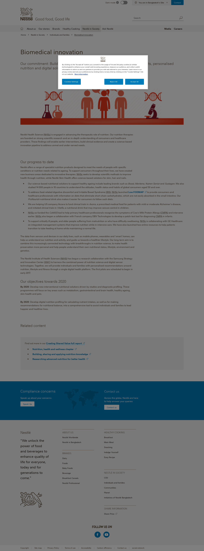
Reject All (114, 82)
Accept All (134, 82)
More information (81, 74)
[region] (103, 72)
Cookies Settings (71, 82)
